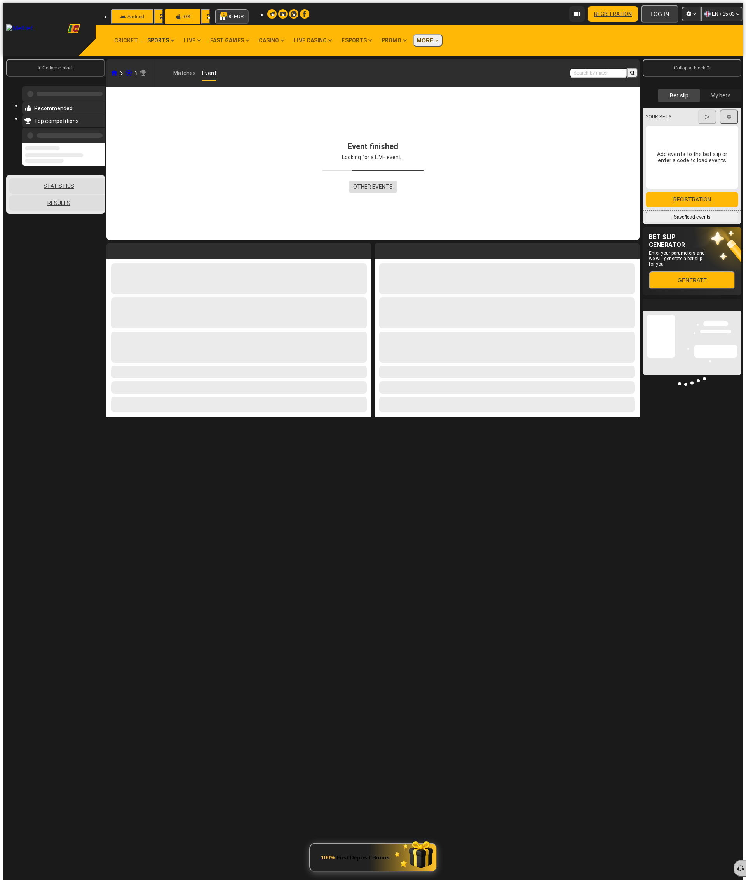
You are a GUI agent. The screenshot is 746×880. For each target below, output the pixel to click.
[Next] (398, 249)
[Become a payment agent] (577, 14)
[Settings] (691, 14)
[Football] (129, 73)
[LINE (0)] (114, 73)
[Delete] (631, 249)
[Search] (632, 73)
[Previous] (97, 131)
